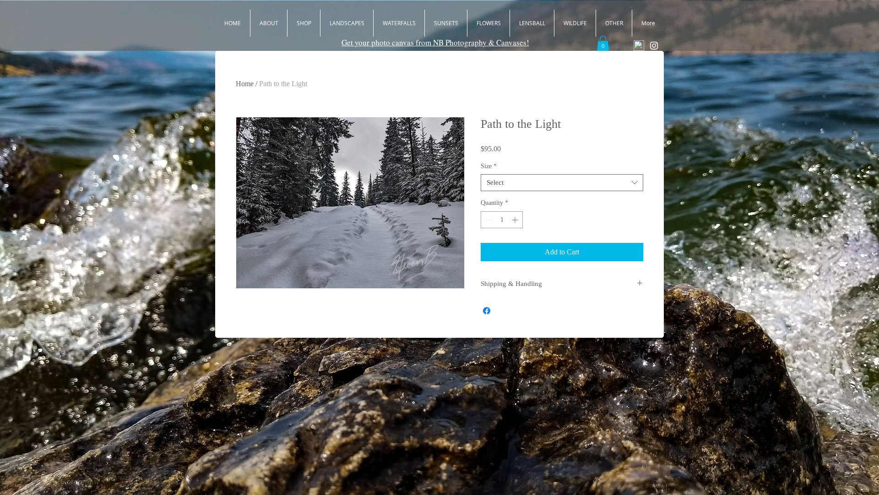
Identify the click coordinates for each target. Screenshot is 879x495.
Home (245, 84)
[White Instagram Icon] (654, 45)
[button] (603, 43)
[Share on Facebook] (486, 310)
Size (489, 166)
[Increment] (515, 220)
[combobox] (562, 183)
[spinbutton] (502, 220)
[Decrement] (488, 220)
